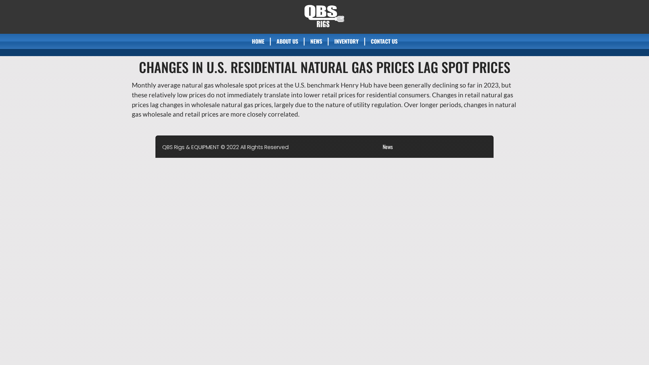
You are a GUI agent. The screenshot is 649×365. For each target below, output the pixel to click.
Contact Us (384, 41)
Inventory (346, 41)
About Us (287, 41)
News (316, 41)
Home (258, 41)
